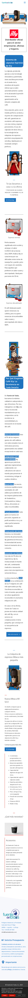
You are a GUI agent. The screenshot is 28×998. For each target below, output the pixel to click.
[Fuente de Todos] (7, 2)
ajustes (20, 992)
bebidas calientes (10, 740)
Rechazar (12, 995)
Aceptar (4, 995)
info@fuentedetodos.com (9, 932)
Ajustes (19, 995)
